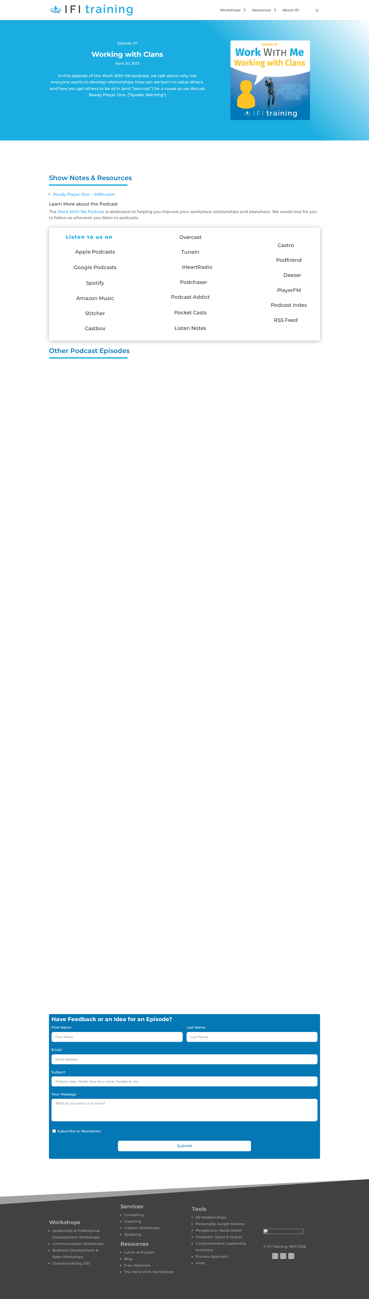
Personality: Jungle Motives (220, 1224)
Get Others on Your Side (185, 721)
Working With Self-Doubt (184, 526)
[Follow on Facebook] (275, 1256)
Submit (184, 1145)
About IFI (290, 10)
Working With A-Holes (184, 623)
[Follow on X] (283, 1256)
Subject (58, 1072)
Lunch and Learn (139, 1252)
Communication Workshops (77, 1243)
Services (131, 1206)
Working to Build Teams (184, 429)
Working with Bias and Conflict (184, 575)
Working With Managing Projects (184, 380)
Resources (261, 10)
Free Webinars (137, 1265)
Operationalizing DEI (71, 1263)
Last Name (196, 1027)
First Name (61, 1027)
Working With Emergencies (185, 672)
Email (56, 1049)
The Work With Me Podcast (149, 1272)
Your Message (63, 1094)
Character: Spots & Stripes (219, 1237)
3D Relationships (211, 1217)
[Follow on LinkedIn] (291, 1256)
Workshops (230, 10)
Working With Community (184, 477)
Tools (199, 1209)
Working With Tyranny (184, 933)
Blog (128, 1259)
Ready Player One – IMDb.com (84, 194)
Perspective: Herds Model (219, 1230)
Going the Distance (185, 981)
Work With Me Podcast (81, 211)
